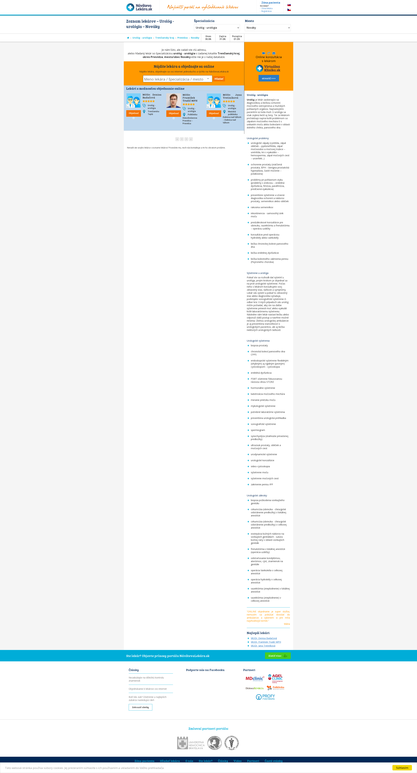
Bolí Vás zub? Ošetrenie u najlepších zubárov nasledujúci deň (147, 698)
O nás (189, 761)
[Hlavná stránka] (128, 37)
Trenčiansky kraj (164, 37)
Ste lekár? (205, 761)
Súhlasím (402, 768)
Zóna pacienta (144, 761)
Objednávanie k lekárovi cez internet (148, 688)
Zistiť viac (275, 655)
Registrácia (266, 11)
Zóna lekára (267, 8)
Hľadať (219, 79)
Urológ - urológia (206, 27)
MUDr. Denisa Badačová (152, 96)
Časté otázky (273, 761)
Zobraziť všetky (140, 707)
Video (237, 761)
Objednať (134, 113)
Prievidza (182, 37)
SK (289, 4)
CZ (289, 9)
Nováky (251, 27)
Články (223, 761)
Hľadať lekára (170, 761)
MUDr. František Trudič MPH (190, 97)
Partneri (253, 761)
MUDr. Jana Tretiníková (232, 96)
